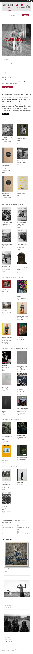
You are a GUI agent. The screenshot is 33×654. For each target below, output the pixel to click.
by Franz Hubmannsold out (22, 411)
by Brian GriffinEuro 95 (22, 269)
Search (26, 15)
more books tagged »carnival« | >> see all (12, 466)
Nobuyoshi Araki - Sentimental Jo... (8, 534)
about (18, 7)
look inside (5, 59)
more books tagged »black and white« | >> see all (14, 348)
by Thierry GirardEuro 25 (7, 246)
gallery (28, 7)
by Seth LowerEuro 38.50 (5, 460)
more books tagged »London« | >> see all (12, 277)
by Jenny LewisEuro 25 (5, 291)
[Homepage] (16, 6)
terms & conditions (11, 650)
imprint (19, 649)
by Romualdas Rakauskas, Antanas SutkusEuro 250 (22, 391)
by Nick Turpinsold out (21, 339)
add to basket (7, 87)
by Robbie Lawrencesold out (21, 437)
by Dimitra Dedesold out (5, 413)
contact (23, 7)
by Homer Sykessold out (6, 486)
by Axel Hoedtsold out (20, 484)
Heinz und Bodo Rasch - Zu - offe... (8, 528)
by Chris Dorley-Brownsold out (6, 312)
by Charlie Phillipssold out (7, 224)
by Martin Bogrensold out (5, 389)
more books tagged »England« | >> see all (12, 204)
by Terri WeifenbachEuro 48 (22, 459)
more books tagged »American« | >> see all (13, 419)
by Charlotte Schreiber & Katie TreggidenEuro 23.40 (7, 340)
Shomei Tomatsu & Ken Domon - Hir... (24, 528)
